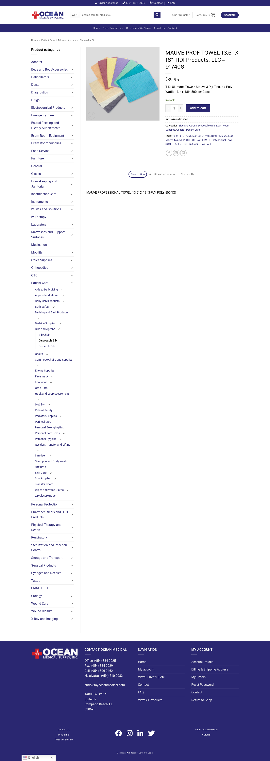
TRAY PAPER (206, 143)
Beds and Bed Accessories (49, 69)
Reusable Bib (47, 346)
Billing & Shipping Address (209, 669)
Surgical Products (43, 565)
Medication (39, 245)
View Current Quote (151, 677)
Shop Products (112, 28)
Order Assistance (108, 2)
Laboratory (38, 224)
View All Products (150, 700)
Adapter (36, 62)
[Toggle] (72, 69)
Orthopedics (39, 268)
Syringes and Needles (46, 573)
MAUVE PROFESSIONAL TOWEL (192, 140)
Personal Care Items (47, 433)
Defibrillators (40, 77)
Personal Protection (45, 504)
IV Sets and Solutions (46, 209)
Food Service (40, 151)
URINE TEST (39, 588)
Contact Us (64, 729)
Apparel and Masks (47, 295)
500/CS (196, 135)
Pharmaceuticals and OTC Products (49, 514)
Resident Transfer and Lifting (52, 444)
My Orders (198, 677)
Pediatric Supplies (46, 416)
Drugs (35, 100)
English (33, 757)
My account (146, 669)
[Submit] (157, 15)
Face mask (41, 376)
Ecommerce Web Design (126, 753)
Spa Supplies (43, 478)
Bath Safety (42, 306)
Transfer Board (44, 484)
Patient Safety (43, 410)
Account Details (202, 662)
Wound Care (39, 603)
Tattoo (35, 581)
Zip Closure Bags (45, 495)
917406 (206, 135)
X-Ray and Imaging (44, 619)
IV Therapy (38, 217)
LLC (230, 135)
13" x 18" (177, 135)
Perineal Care (43, 421)
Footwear (41, 382)
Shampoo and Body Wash (51, 461)
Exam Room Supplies (46, 143)
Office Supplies (41, 260)
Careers (206, 734)
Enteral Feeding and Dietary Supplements (45, 125)
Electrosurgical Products (48, 107)
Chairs (39, 354)
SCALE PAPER (173, 143)
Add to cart (198, 108)
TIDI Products (190, 143)
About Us (159, 28)
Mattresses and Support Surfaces (48, 234)
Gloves (36, 174)
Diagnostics (39, 92)
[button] (180, 15)
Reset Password (202, 685)
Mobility (36, 252)
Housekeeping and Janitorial (44, 183)
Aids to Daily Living (46, 289)
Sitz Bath (40, 467)
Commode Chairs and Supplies (53, 359)
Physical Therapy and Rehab (46, 527)
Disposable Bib (87, 40)
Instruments (39, 202)
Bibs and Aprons (67, 40)
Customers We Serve (138, 28)
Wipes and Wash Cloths (49, 490)
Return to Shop (201, 700)
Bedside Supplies (45, 323)
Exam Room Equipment (47, 136)
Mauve (169, 140)
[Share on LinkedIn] (183, 153)
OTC (34, 275)
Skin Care (40, 472)
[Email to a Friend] (176, 153)
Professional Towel (222, 140)
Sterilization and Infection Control (49, 547)
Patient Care (48, 40)
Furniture (37, 158)
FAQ (172, 2)
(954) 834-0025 (135, 2)
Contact (158, 2)
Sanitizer (40, 455)
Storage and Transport (46, 558)
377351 (187, 135)
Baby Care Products (47, 301)
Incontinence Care (43, 194)
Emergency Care (42, 115)
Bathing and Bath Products (51, 312)
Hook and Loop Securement (52, 393)
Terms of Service (64, 739)
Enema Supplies (44, 370)
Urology (36, 596)
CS (225, 135)
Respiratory (39, 537)
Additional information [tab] (162, 174)
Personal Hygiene (45, 439)
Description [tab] (138, 174)
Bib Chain (44, 335)
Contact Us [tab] (187, 174)
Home (96, 28)
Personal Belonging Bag (49, 427)
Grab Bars (41, 388)
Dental (35, 85)
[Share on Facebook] (169, 153)
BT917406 (217, 135)
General (36, 166)
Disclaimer (64, 734)
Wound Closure (41, 611)
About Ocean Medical (206, 729)
